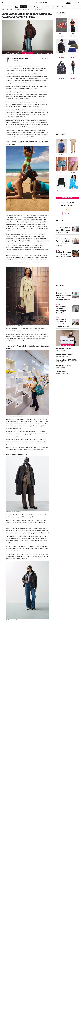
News (7, 9)
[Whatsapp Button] (47, 58)
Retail (11, 9)
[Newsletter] (73, 2)
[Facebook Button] (40, 58)
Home (3, 9)
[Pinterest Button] (45, 58)
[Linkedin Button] (43, 58)
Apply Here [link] (67, 213)
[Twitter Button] (38, 58)
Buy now (61, 36)
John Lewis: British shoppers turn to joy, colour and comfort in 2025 (28, 9)
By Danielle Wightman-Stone (20, 58)
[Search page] (76, 2)
